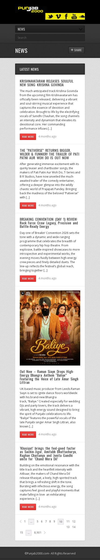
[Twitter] (50, 16)
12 (73, 521)
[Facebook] (66, 16)
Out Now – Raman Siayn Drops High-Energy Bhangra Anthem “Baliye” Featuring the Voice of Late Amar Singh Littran (49, 377)
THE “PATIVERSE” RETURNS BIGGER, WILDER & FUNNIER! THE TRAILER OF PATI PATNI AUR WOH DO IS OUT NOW (49, 153)
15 (21, 533)
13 (68, 527)
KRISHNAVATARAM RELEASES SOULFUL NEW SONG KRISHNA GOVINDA (46, 82)
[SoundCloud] (82, 16)
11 (68, 521)
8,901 (37, 533)
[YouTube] (74, 16)
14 (73, 527)
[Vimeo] (58, 16)
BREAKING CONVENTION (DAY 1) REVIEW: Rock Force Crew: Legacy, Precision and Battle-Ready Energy (49, 222)
